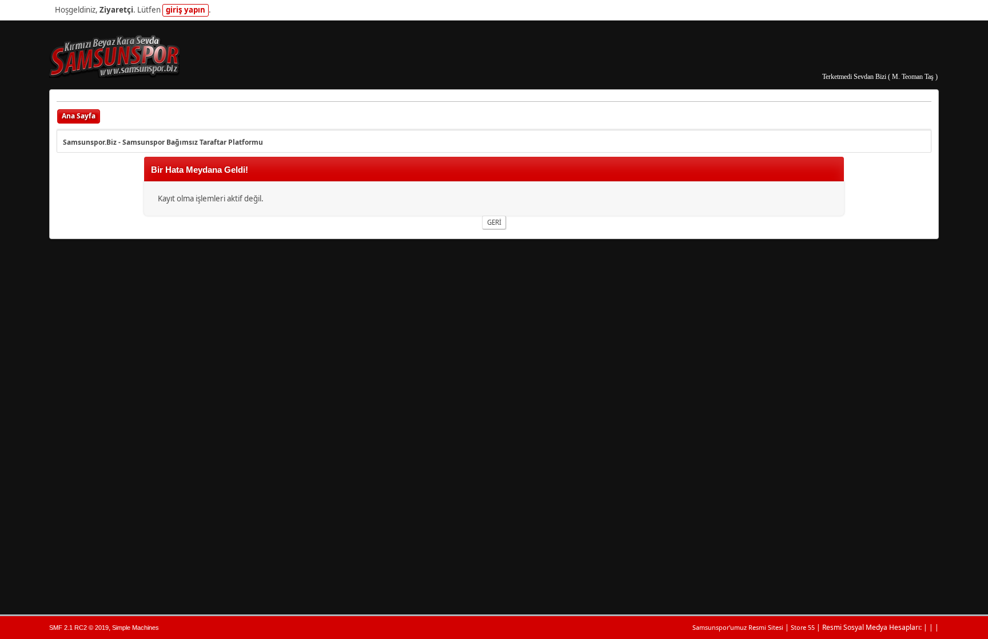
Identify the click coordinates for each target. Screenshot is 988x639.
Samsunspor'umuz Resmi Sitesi (737, 627)
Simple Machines (135, 627)
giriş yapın (185, 10)
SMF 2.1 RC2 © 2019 (79, 627)
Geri (494, 222)
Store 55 (803, 627)
